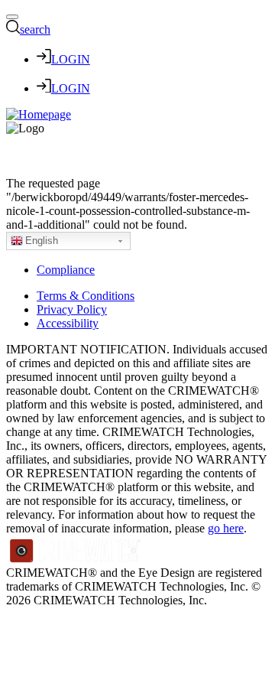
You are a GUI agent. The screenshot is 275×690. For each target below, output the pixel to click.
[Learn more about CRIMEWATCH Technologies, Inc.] (75, 558)
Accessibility (68, 323)
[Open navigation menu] (12, 17)
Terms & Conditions (85, 295)
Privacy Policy (72, 309)
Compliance (66, 269)
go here (226, 528)
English (41, 240)
